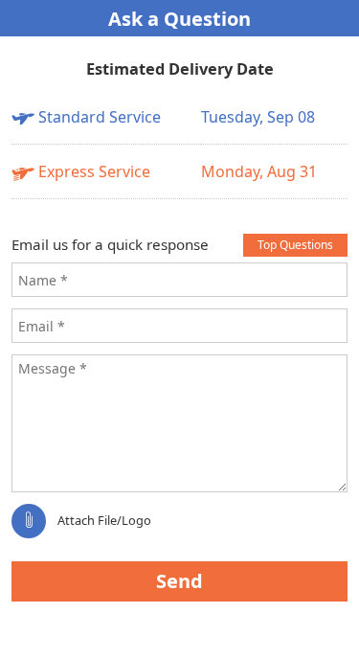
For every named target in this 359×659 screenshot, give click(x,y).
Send (179, 581)
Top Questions (295, 245)
